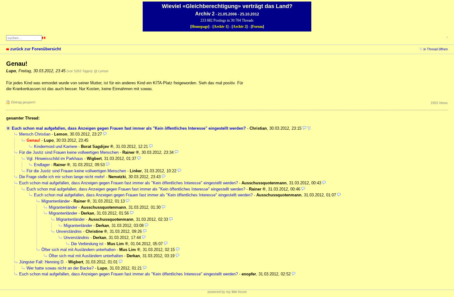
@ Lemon (101, 71)
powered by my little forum (227, 292)
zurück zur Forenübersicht (35, 49)
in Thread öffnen (435, 49)
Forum (257, 26)
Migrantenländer (55, 201)
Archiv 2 (239, 26)
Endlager (42, 164)
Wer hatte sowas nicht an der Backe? (60, 268)
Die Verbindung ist (87, 243)
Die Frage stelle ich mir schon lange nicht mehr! (62, 176)
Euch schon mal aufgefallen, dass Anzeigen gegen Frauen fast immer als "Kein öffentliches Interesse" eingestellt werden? (129, 128)
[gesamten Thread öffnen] (309, 128)
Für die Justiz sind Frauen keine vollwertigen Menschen (69, 152)
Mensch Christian (34, 134)
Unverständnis (69, 231)
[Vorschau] (304, 128)
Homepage (199, 26)
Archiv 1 (220, 26)
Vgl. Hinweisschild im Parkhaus (55, 158)
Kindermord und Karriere (55, 146)
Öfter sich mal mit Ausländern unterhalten (78, 249)
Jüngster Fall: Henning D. (42, 262)
